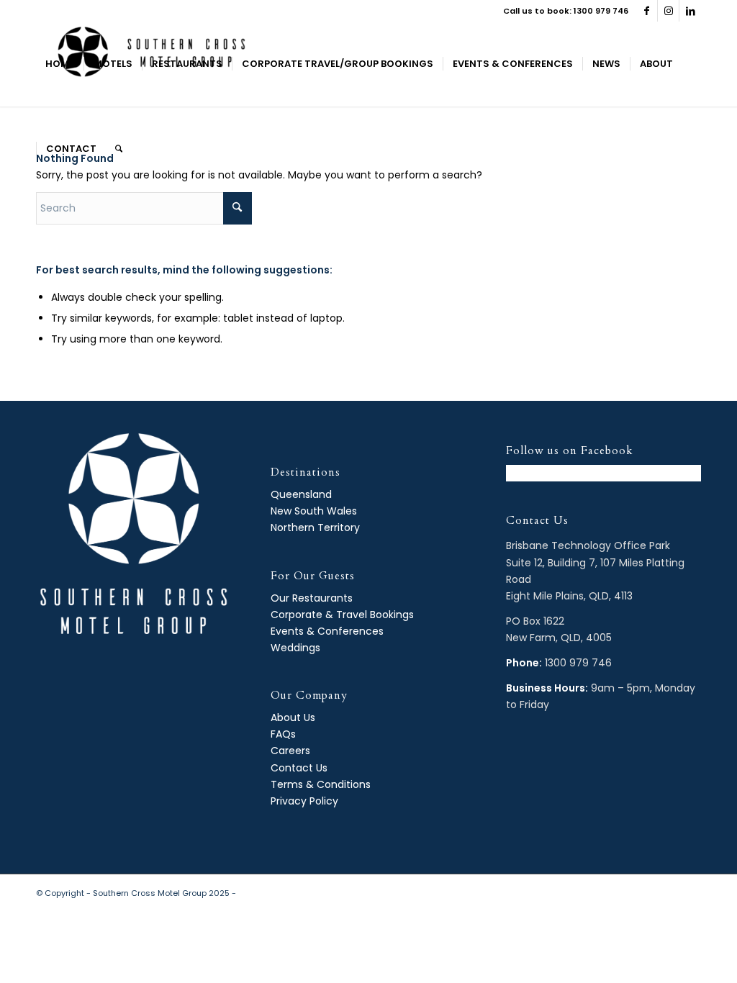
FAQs (283, 734)
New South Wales (314, 511)
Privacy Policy (304, 801)
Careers (290, 750)
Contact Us (299, 768)
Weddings (295, 647)
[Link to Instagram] (668, 11)
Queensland (301, 494)
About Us (293, 717)
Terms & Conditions (321, 784)
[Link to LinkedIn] (690, 11)
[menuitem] (59, 64)
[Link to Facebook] (646, 11)
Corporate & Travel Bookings (342, 614)
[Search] (119, 149)
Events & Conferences (327, 631)
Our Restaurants (312, 598)
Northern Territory (315, 527)
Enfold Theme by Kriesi (283, 893)
